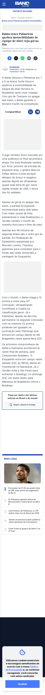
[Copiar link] (36, 58)
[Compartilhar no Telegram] (37, 111)
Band (13, 18)
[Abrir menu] (4, 4)
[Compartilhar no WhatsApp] (22, 58)
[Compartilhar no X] (16, 58)
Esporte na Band (25, 18)
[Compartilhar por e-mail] (29, 58)
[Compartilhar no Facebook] (10, 58)
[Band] (22, 4)
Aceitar (22, 684)
